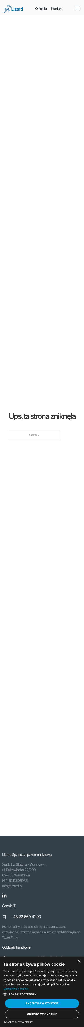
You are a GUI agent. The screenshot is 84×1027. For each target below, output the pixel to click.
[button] (42, 994)
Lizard (17, 9)
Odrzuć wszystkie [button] (42, 1014)
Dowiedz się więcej (16, 988)
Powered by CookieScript (18, 1022)
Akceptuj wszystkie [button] (42, 1003)
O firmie (41, 8)
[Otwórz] (77, 8)
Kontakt (56, 8)
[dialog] (42, 992)
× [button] (79, 961)
